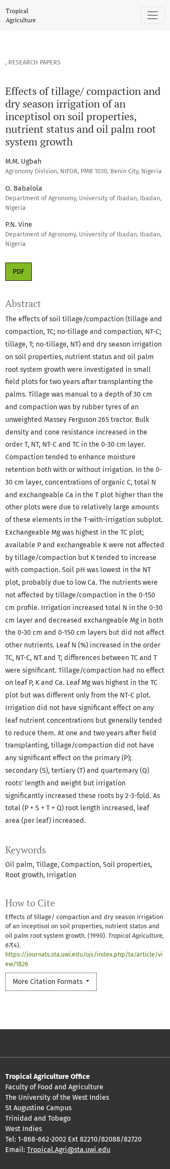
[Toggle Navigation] (152, 15)
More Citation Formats (48, 981)
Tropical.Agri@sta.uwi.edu (68, 1149)
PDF (18, 271)
